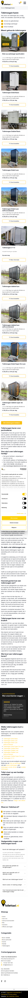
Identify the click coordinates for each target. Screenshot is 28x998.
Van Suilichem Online (12, 996)
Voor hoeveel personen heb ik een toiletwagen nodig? (13, 890)
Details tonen (20, 513)
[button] (14, 709)
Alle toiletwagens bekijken (11, 423)
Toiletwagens (6, 945)
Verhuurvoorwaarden (8, 920)
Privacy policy (12, 994)
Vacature (4, 924)
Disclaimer (4, 994)
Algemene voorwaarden (14, 992)
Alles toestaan (14, 518)
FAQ (3, 922)
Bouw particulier (6, 939)
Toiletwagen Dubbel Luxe (10, 750)
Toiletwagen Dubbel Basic (11, 748)
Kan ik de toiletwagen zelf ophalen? (13, 849)
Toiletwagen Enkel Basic (10, 738)
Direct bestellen (14, 66)
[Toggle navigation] (25, 3)
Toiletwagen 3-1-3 (8, 758)
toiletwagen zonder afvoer (9, 767)
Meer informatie (14, 260)
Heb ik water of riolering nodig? (12, 885)
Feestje (4, 943)
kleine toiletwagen (11, 765)
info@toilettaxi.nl (8, 965)
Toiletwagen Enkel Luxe (10, 740)
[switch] (24, 498)
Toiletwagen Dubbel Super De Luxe (13, 756)
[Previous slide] (20, 696)
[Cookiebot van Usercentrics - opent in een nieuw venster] (20, 469)
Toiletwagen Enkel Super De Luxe (13, 746)
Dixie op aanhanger (15, 763)
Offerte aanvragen (7, 926)
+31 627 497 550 (8, 963)
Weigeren (14, 527)
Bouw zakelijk (6, 937)
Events (4, 941)
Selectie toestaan (14, 522)
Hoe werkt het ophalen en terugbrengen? (10, 866)
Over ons (4, 918)
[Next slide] (24, 696)
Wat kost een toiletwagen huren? (13, 879)
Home (2, 8)
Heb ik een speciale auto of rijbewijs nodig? (11, 873)
